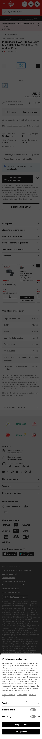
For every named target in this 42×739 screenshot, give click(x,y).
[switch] (33, 709)
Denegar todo (21, 732)
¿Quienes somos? (22, 695)
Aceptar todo (21, 724)
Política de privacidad (8, 695)
